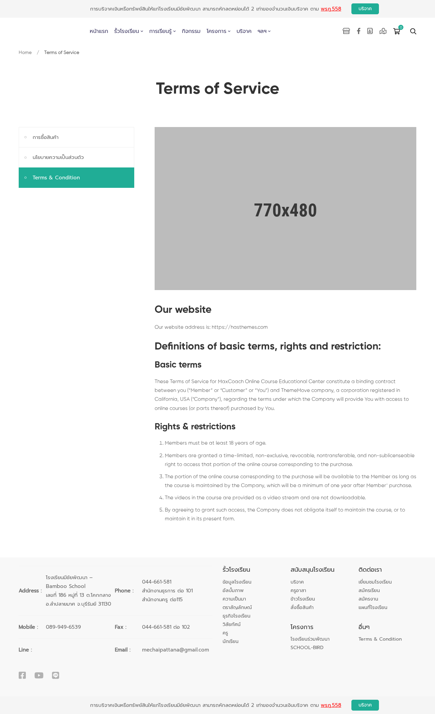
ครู (225, 633)
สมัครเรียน (369, 590)
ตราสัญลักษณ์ (237, 607)
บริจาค (365, 8)
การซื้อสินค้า (45, 137)
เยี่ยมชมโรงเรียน (375, 582)
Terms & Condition (56, 177)
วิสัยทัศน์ (232, 624)
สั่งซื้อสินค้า (302, 607)
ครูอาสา (298, 590)
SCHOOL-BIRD (307, 647)
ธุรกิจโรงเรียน (236, 616)
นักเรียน (231, 641)
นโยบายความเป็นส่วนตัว (58, 157)
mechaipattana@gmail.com (175, 650)
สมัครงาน (368, 599)
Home (25, 52)
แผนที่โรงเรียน (373, 607)
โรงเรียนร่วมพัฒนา (310, 639)
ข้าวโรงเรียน (303, 599)
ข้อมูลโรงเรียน (237, 582)
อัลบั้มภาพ (233, 590)
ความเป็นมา (234, 599)
